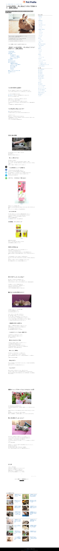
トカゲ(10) (40, 51)
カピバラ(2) (40, 17)
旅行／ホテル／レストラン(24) (42, 88)
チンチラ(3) (40, 36)
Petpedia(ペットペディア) (29, 550)
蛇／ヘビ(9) (40, 49)
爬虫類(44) (39, 48)
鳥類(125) (39, 38)
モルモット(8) (40, 35)
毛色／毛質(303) (40, 73)
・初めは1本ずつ (12, 68)
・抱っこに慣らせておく (13, 54)
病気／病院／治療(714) (41, 78)
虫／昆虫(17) (40, 58)
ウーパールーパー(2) (41, 57)
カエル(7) (40, 55)
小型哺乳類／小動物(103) (41, 29)
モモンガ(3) (40, 26)
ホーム (25, 548)
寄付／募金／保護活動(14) (41, 89)
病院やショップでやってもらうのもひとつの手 (14, 70)
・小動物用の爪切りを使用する (14, 63)
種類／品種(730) (40, 70)
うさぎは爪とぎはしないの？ (12, 52)
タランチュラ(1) (41, 61)
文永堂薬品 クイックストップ (14, 58)
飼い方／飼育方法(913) (41, 69)
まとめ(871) (39, 95)
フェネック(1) (40, 27)
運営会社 (32, 548)
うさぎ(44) (40, 30)
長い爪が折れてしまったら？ (12, 71)
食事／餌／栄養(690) (41, 76)
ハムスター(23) (41, 32)
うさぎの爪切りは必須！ (11, 51)
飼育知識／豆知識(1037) (41, 92)
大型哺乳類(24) (40, 16)
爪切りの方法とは (10, 59)
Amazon (22, 203)
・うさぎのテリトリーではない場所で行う (15, 64)
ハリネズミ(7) (40, 33)
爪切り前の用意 (10, 53)
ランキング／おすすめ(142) (41, 85)
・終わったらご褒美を (12, 66)
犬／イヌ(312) (40, 23)
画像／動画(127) (40, 94)
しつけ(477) (39, 79)
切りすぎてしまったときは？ (12, 60)
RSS (34, 548)
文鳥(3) (40, 42)
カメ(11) (40, 52)
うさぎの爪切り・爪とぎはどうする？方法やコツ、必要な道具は (21, 7)
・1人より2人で (12, 69)
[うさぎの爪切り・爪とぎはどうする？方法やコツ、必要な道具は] (6, 175)
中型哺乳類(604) (40, 20)
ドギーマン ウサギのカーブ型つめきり (15, 57)
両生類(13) (39, 54)
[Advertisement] (21, 80)
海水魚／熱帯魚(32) (41, 45)
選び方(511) (39, 82)
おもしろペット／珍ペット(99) (42, 91)
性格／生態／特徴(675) (41, 75)
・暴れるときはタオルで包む (13, 65)
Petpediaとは (28, 548)
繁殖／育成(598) (40, 72)
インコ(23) (40, 39)
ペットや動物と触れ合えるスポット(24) (44, 64)
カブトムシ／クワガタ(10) (42, 60)
